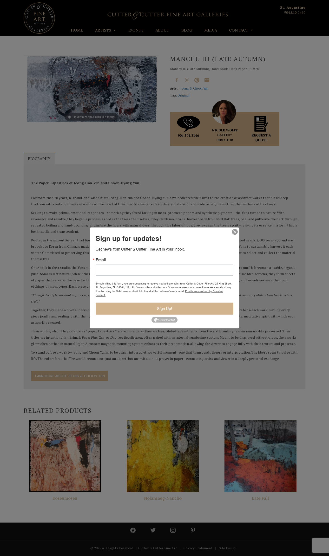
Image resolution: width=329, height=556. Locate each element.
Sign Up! (164, 308)
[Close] (235, 232)
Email (101, 260)
